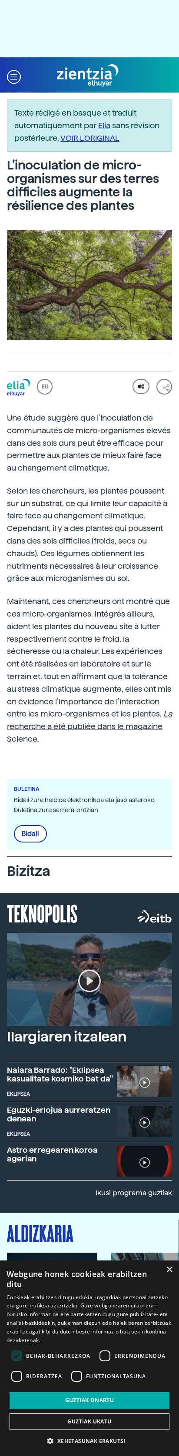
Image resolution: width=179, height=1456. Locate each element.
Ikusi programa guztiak (134, 1193)
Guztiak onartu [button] (89, 1400)
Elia (104, 125)
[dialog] (89, 1358)
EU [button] (45, 387)
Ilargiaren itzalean (66, 1036)
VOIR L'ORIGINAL (89, 138)
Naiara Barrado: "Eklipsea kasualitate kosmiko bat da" (60, 1074)
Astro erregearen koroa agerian (52, 1154)
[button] (14, 75)
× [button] (169, 1270)
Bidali (30, 834)
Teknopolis (42, 913)
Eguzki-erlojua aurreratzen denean (58, 1114)
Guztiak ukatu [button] (89, 1421)
